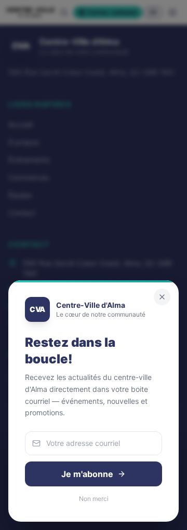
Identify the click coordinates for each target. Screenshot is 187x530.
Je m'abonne (87, 474)
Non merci (94, 498)
